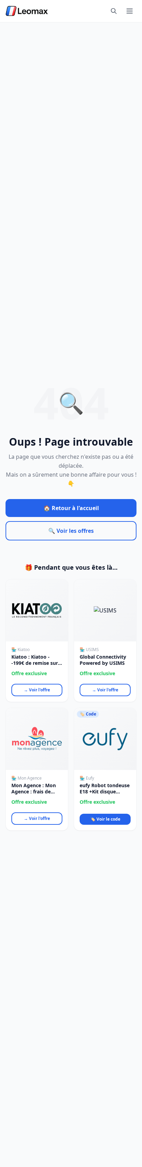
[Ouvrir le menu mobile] (129, 11)
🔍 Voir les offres (71, 531)
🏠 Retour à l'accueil (71, 508)
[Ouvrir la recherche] (114, 11)
